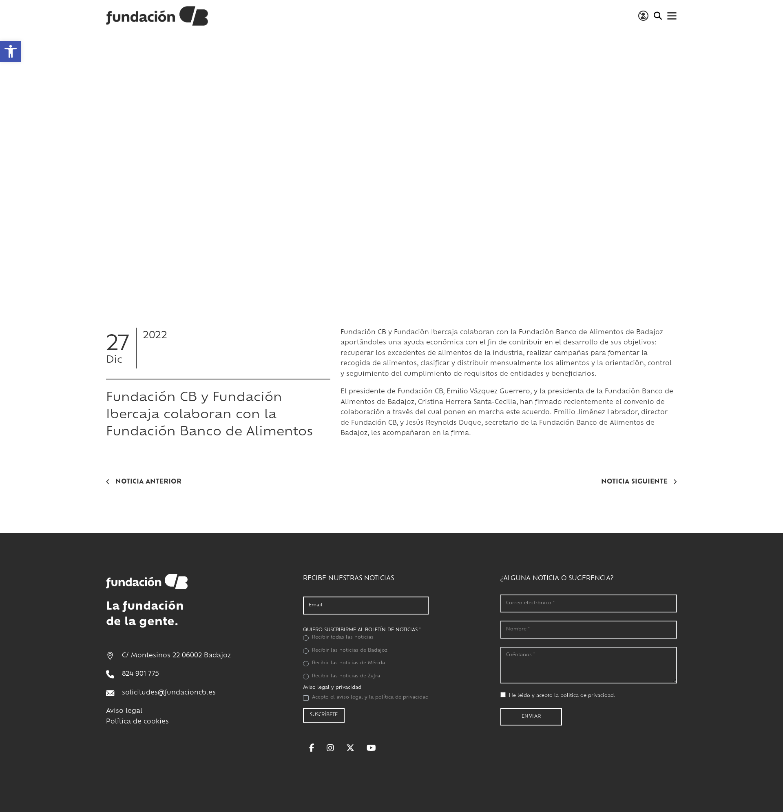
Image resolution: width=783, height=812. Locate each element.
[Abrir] (672, 16)
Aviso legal (124, 711)
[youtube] (371, 748)
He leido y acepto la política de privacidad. (562, 696)
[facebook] (312, 748)
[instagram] (330, 748)
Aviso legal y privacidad (332, 688)
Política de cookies (137, 722)
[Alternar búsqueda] (657, 16)
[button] (10, 51)
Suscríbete (324, 715)
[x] (350, 748)
